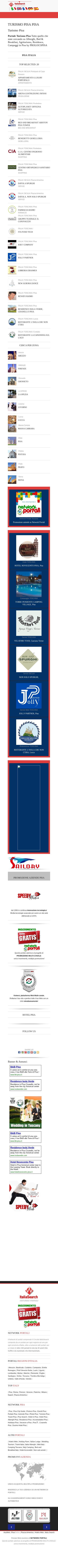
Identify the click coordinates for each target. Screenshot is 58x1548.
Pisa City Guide (19, 1411)
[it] (13, 8)
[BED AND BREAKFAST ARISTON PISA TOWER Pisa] (12, 122)
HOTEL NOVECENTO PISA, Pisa (29, 566)
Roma (15, 1392)
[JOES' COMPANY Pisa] (12, 244)
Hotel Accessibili (26, 1450)
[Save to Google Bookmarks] (22, 1052)
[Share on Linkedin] (28, 1052)
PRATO (21, 467)
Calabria (28, 1368)
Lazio (35, 1370)
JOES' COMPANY (25, 245)
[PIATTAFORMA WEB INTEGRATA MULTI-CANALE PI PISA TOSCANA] (29, 1515)
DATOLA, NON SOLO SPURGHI (32, 197)
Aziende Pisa (23, 1414)
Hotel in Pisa (33, 1417)
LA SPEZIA (23, 394)
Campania (37, 1368)
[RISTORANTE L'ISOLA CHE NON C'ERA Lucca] (12, 322)
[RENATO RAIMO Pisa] (12, 296)
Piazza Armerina (20, 1395)
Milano (44, 1392)
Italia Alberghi (30, 1444)
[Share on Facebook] (19, 1052)
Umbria (11, 1379)
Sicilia (19, 1376)
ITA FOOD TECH (25, 232)
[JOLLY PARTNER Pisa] (12, 257)
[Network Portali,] (29, 504)
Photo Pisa (34, 1414)
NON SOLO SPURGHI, (29, 677)
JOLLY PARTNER (25, 258)
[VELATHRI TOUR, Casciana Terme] (29, 623)
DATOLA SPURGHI (26, 183)
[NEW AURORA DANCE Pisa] (12, 283)
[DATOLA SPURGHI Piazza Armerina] (12, 183)
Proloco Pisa (31, 1411)
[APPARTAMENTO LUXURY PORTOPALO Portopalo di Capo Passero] (12, 74)
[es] (36, 8)
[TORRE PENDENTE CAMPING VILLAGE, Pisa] (29, 584)
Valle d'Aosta (20, 1379)
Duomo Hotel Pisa (19, 1425)
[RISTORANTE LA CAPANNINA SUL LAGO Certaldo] (12, 335)
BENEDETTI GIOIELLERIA (30, 138)
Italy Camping (28, 1447)
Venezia (29, 1392)
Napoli (10, 1395)
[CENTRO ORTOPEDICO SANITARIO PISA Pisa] (12, 167)
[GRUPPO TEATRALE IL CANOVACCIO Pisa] (12, 218)
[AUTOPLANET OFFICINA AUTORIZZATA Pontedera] (12, 106)
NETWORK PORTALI (38, 1538)
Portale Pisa (12, 1414)
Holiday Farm (24, 1442)
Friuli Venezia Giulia (24, 1370)
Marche (27, 1373)
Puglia (41, 1373)
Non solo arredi (39, 1450)
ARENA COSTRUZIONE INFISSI (32, 93)
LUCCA (21, 420)
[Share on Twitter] (35, 1052)
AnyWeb (7, 1532)
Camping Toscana (15, 1447)
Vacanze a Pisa (26, 1423)
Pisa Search (22, 1417)
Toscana (26, 1376)
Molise (20, 1373)
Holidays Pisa (13, 1423)
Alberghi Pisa (13, 1420)
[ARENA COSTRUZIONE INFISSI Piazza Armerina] (12, 93)
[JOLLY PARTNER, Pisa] (29, 696)
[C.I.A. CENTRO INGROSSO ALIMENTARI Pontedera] (12, 151)
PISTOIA (22, 454)
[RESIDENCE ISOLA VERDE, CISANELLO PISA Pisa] (12, 309)
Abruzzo (12, 1368)
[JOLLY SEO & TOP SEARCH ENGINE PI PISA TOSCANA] (15, 1515)
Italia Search (49, 1532)
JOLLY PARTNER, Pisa (29, 713)
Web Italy (40, 1444)
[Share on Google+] (25, 1052)
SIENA (21, 480)
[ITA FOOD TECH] (12, 231)
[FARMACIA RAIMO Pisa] (12, 209)
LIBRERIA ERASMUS (27, 271)
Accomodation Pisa (40, 1420)
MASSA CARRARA (26, 429)
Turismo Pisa (44, 1414)
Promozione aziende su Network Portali (29, 522)
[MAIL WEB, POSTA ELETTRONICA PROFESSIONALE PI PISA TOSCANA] (43, 1515)
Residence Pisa (25, 1420)
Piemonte (34, 1373)
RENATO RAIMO (25, 296)
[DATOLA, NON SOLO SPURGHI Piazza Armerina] (12, 196)
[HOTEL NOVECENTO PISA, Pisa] (29, 548)
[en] (19, 8)
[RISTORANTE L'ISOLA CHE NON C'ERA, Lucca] (29, 732)
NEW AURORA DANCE (28, 283)
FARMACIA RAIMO (26, 210)
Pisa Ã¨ (35, 1423)
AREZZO (22, 356)
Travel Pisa (12, 1417)
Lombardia (12, 1373)
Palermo (37, 1392)
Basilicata (20, 1368)
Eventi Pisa (41, 1411)
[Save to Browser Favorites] (38, 1052)
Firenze (22, 1392)
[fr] (25, 8)
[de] (30, 8)
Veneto (28, 1379)
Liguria (41, 1370)
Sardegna (11, 1376)
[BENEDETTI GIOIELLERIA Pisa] (12, 138)
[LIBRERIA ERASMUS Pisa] (12, 270)
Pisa (10, 1392)
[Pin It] (32, 1052)
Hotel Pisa (43, 1417)
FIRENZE (22, 369)
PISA (20, 441)
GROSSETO (23, 381)
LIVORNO (22, 407)
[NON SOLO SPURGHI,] (29, 659)
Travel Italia (19, 1444)
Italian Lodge (35, 1442)
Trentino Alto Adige (37, 1376)
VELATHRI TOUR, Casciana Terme (29, 641)
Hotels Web (13, 1442)
